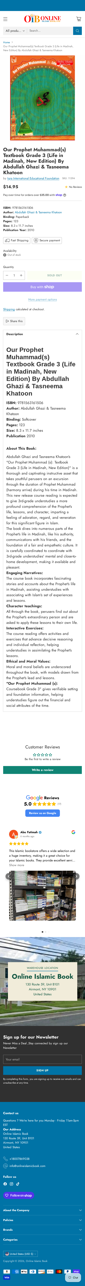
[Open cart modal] (79, 19)
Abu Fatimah (29, 832)
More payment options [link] (42, 299)
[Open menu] (5, 19)
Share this (16, 321)
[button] (42, 813)
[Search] (77, 31)
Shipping (9, 309)
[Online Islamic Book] (42, 19)
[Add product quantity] (21, 275)
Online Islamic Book (36, 1261)
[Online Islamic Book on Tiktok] (17, 1185)
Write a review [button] (42, 770)
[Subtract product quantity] (6, 275)
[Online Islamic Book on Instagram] (11, 1185)
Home (6, 42)
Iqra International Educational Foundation (33, 178)
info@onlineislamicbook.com (27, 1166)
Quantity (8, 267)
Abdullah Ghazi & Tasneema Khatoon (38, 212)
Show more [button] (16, 865)
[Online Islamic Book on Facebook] (5, 1185)
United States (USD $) (21, 1254)
